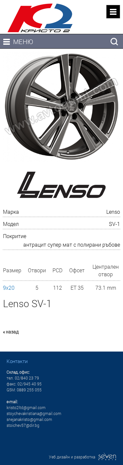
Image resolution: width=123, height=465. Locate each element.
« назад (11, 332)
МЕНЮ (23, 41)
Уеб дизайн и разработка (73, 456)
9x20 (8, 287)
